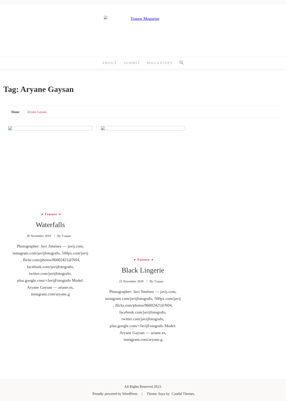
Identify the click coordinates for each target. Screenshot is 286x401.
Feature (51, 214)
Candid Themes (183, 394)
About (109, 63)
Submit (132, 63)
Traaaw (66, 236)
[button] (181, 63)
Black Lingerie (143, 270)
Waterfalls (50, 225)
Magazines (160, 63)
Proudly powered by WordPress (115, 394)
